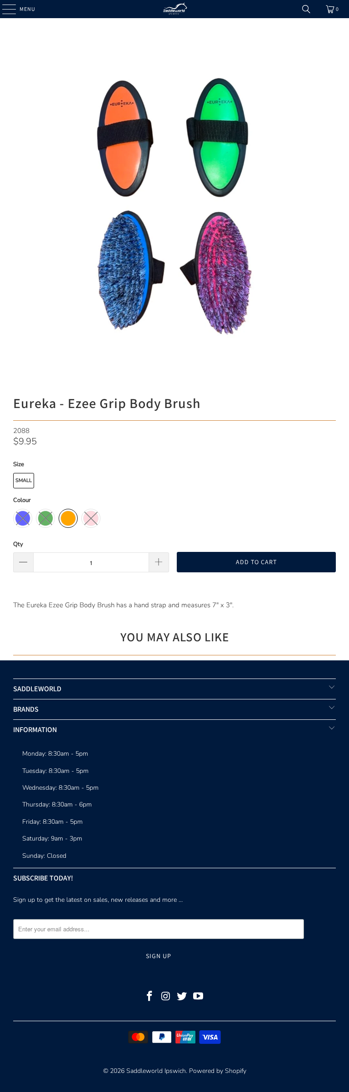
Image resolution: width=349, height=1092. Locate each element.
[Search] (306, 9)
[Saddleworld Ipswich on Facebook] (150, 997)
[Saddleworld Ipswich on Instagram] (166, 997)
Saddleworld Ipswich (156, 1071)
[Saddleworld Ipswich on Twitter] (182, 997)
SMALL (23, 480)
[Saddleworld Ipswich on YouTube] (198, 997)
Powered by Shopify (217, 1071)
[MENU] (4, 9)
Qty (18, 544)
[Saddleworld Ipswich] (174, 9)
